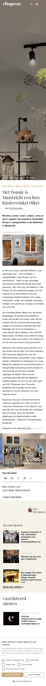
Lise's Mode (8, 490)
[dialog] (23, 662)
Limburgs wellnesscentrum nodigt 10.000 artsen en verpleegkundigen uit (31, 620)
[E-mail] (5, 478)
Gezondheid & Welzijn (30, 613)
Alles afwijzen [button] (34, 675)
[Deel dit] (12, 478)
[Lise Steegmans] (14, 208)
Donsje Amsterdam (12, 496)
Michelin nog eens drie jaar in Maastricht (31, 557)
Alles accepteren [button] (12, 675)
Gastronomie (26, 553)
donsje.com (38, 428)
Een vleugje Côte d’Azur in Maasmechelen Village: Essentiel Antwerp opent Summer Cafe (31, 577)
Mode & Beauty (22, 490)
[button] (31, 4)
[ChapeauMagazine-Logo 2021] (12, 4)
